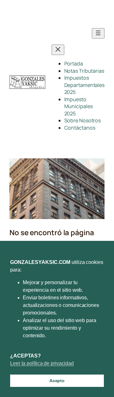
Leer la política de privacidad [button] (42, 363)
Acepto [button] (57, 380)
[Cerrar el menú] (58, 50)
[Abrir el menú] (98, 33)
